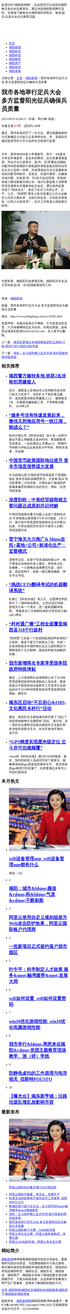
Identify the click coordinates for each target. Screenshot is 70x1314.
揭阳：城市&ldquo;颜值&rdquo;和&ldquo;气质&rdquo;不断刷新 (32, 894)
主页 (19, 78)
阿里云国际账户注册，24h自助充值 (32, 1229)
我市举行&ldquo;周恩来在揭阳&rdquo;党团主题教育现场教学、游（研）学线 (37, 1050)
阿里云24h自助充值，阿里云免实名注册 (35, 1241)
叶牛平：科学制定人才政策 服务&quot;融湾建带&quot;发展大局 (38, 975)
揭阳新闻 (15, 47)
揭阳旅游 (15, 67)
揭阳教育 (15, 59)
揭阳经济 (15, 51)
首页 (12, 43)
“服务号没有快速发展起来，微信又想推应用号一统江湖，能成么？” (38, 421)
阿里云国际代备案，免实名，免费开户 (34, 1194)
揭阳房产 (15, 63)
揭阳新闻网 (23, 1301)
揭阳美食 (15, 71)
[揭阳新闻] (29, 36)
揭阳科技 (15, 55)
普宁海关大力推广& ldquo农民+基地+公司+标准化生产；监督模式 (37, 545)
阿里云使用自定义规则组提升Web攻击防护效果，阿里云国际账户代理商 (38, 923)
